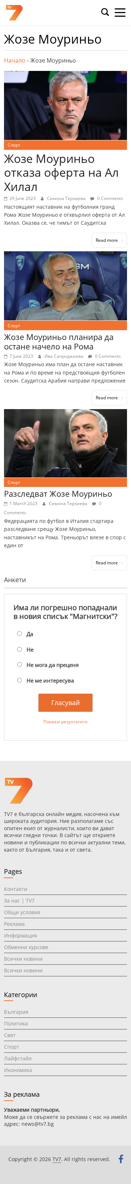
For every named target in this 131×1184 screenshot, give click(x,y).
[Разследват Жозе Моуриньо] (65, 413)
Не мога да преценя (53, 664)
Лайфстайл (18, 1058)
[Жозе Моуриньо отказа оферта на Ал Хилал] (65, 75)
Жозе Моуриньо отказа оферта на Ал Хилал (61, 172)
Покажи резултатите (65, 722)
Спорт (14, 145)
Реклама (14, 923)
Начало (14, 60)
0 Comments (109, 198)
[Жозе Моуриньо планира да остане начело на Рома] (65, 256)
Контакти (15, 888)
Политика (16, 1023)
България (16, 1011)
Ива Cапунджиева (64, 356)
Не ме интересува (50, 680)
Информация (20, 935)
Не (30, 649)
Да (30, 633)
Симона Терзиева (67, 198)
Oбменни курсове (26, 947)
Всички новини (23, 958)
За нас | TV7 (19, 900)
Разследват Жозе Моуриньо (58, 493)
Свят (10, 1035)
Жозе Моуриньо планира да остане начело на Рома (59, 341)
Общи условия (22, 912)
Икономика (18, 1070)
